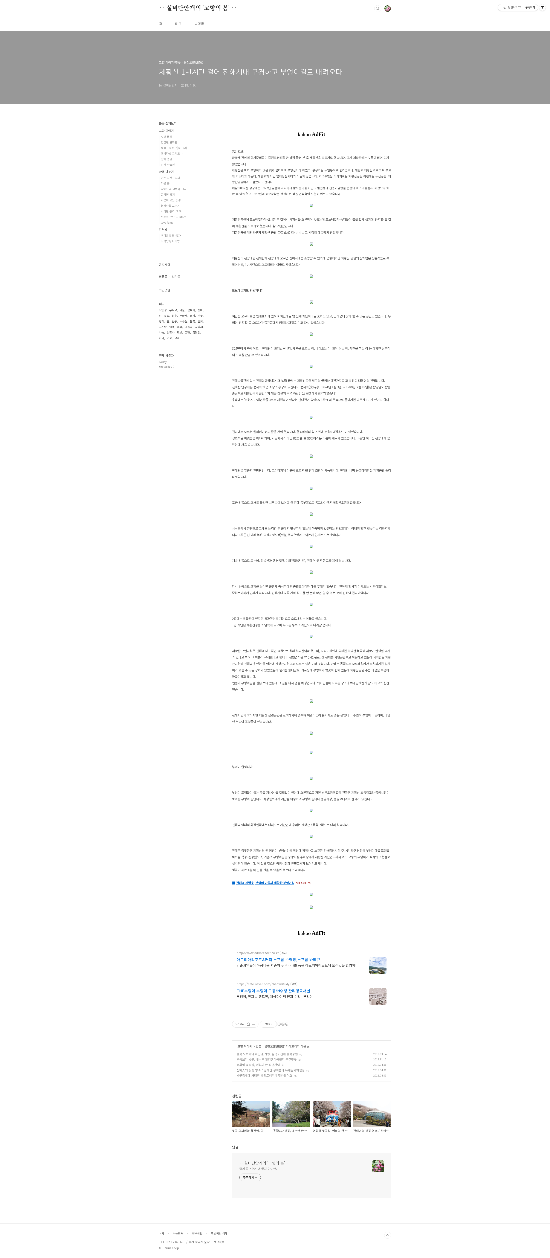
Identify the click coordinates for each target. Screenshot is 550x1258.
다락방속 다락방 (170, 241)
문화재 (183, 316)
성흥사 (170, 332)
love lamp (167, 222)
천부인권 (197, 1233)
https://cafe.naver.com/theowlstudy (263, 984)
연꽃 (169, 338)
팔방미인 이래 (219, 1233)
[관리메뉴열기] (542, 7)
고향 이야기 (244, 1046)
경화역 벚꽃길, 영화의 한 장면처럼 (258, 1065)
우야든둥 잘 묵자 (171, 235)
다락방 (163, 229)
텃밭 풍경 (166, 137)
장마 (200, 310)
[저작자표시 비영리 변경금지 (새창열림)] (283, 1024)
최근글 (163, 276)
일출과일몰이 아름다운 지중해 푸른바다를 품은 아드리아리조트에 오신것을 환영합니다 (298, 967)
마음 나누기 (166, 171)
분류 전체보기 (168, 123)
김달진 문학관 (169, 142)
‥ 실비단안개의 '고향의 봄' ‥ (198, 8)
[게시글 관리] (253, 1024)
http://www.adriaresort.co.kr (258, 953)
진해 (161, 321)
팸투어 (191, 310)
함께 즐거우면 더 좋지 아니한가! (259, 1169)
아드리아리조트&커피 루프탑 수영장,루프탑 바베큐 (278, 959)
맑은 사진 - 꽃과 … (172, 178)
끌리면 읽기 (168, 194)
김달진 (196, 332)
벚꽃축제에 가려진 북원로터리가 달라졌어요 (264, 1075)
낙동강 (163, 310)
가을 (182, 310)
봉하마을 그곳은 (170, 206)
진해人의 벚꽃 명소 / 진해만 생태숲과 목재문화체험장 (271, 1070)
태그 (178, 23)
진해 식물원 (168, 165)
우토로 (173, 310)
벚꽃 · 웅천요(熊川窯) (270, 1046)
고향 (187, 332)
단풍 (174, 321)
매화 (179, 327)
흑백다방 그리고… (172, 153)
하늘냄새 (178, 1233)
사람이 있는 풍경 (171, 200)
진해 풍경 (166, 159)
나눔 (161, 332)
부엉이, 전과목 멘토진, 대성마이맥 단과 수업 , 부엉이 (275, 996)
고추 (177, 338)
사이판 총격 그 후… (172, 211)
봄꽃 (192, 321)
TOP (387, 1235)
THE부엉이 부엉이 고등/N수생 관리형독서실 (273, 990)
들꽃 (200, 321)
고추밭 (163, 327)
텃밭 (179, 332)
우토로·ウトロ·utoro (173, 217)
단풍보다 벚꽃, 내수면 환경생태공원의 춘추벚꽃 (267, 1059)
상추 (174, 316)
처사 (161, 1233)
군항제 (199, 327)
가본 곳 (165, 183)
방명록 (199, 23)
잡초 (166, 316)
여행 (171, 327)
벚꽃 (200, 316)
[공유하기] (248, 1024)
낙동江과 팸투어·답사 (174, 189)
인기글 (176, 276)
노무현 (183, 321)
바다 (161, 338)
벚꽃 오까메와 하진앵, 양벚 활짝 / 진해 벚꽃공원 (267, 1054)
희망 (192, 316)
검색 (377, 8)
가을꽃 (188, 327)
